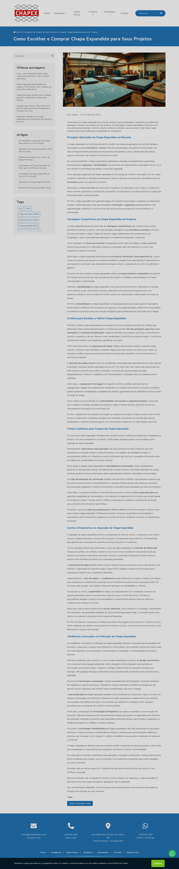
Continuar (158, 863)
